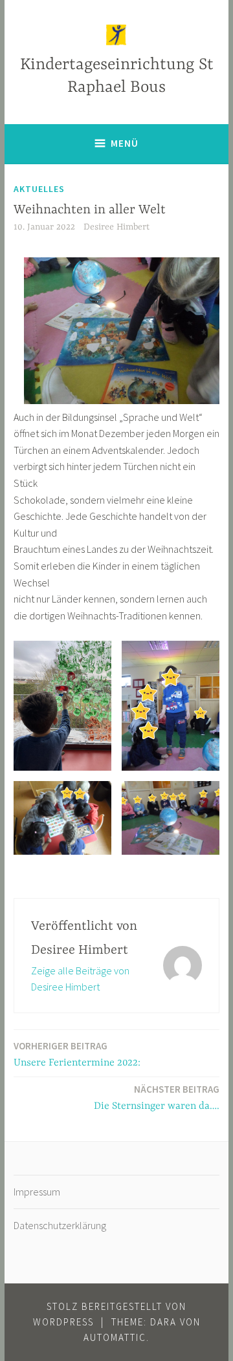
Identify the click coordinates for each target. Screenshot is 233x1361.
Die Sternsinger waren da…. (156, 1097)
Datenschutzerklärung (60, 1225)
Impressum (37, 1191)
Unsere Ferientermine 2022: (77, 1054)
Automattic (114, 1337)
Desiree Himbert (116, 227)
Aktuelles (39, 189)
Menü (125, 143)
